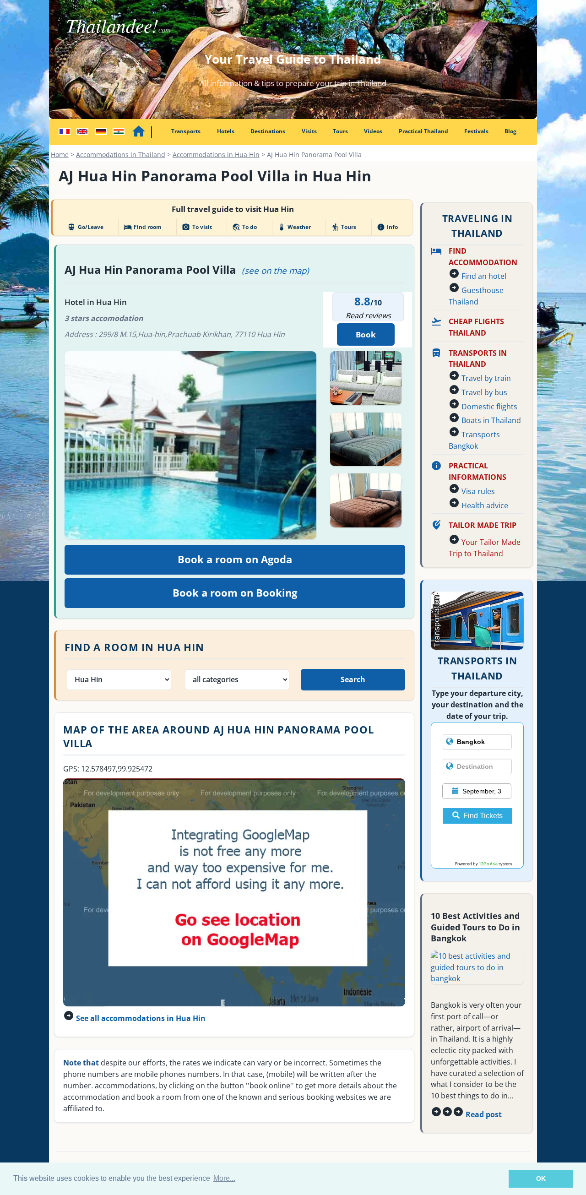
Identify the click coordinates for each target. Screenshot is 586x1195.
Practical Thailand (423, 131)
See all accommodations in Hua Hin (141, 1018)
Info (387, 227)
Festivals (476, 131)
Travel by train (486, 378)
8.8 (362, 301)
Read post (484, 1114)
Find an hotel (483, 276)
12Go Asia (488, 864)
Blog (510, 131)
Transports (186, 131)
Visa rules (478, 491)
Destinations (267, 131)
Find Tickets (483, 816)
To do (244, 227)
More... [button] (224, 1178)
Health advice (484, 505)
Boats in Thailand (491, 420)
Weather (294, 227)
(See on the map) (275, 270)
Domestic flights (489, 407)
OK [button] (541, 1178)
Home (60, 154)
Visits (309, 131)
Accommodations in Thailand (120, 154)
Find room (143, 227)
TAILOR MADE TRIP (482, 525)
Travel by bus (484, 392)
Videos (373, 131)
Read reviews (368, 315)
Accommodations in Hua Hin (216, 154)
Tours (340, 131)
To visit (197, 227)
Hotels (225, 131)
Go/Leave (85, 227)
